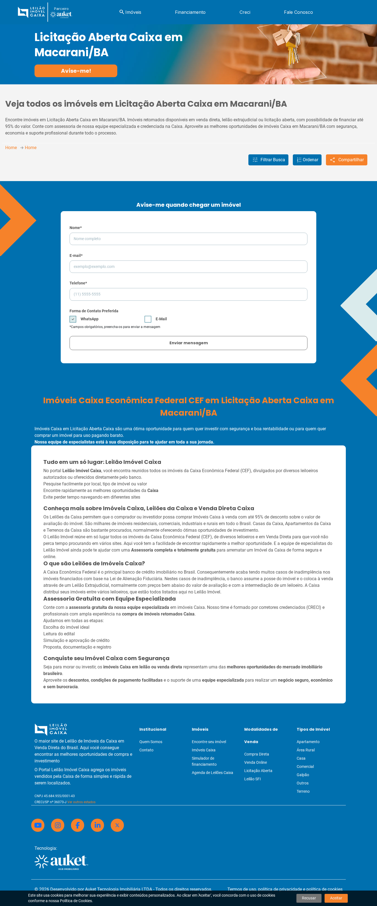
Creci (245, 12)
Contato (146, 750)
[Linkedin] (97, 825)
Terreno (303, 791)
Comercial (305, 766)
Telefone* (78, 283)
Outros (303, 783)
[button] (268, 159)
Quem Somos (150, 742)
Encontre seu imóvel (209, 742)
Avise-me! (76, 71)
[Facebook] (77, 825)
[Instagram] (57, 825)
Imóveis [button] (130, 12)
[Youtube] (37, 825)
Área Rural (306, 750)
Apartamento (308, 742)
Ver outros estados (81, 802)
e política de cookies (323, 889)
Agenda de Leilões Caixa (212, 772)
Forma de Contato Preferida (94, 311)
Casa (301, 758)
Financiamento (190, 12)
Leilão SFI (252, 779)
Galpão (303, 775)
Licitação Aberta (258, 770)
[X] (117, 825)
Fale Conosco (298, 12)
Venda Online (255, 762)
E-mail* (76, 255)
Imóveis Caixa (204, 750)
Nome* (76, 227)
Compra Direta (256, 754)
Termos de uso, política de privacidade (264, 889)
